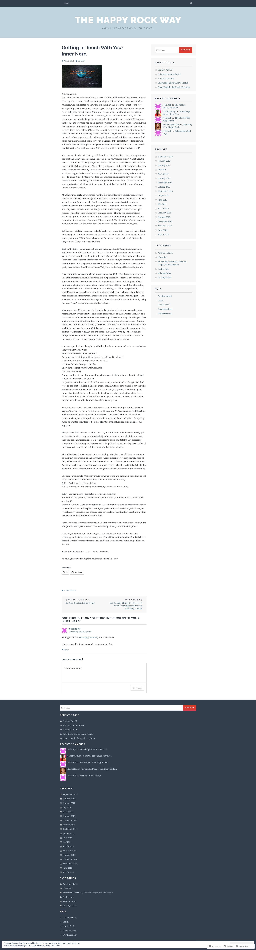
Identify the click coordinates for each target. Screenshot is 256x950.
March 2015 (163, 208)
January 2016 (164, 178)
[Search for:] (167, 50)
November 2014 (165, 225)
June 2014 (162, 230)
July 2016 (162, 169)
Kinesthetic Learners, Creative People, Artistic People (88, 892)
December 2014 (165, 221)
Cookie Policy (56, 945)
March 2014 (163, 234)
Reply (66, 650)
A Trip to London (166, 78)
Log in (161, 300)
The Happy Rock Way (128, 20)
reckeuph (81, 61)
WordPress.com (165, 313)
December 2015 (165, 182)
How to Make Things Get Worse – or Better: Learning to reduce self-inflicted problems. (126, 604)
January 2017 (164, 165)
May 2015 (162, 204)
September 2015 (165, 191)
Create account (165, 296)
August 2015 (163, 195)
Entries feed (163, 304)
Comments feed (165, 309)
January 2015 (164, 217)
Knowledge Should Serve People (173, 83)
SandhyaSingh (169, 111)
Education (162, 257)
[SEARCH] (191, 3)
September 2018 (165, 156)
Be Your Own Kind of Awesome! (80, 601)
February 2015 (164, 212)
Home (66, 3)
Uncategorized (70, 590)
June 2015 (162, 200)
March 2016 (163, 174)
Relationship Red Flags (90, 775)
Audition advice (165, 253)
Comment (137, 688)
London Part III (165, 70)
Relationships (164, 273)
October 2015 (164, 187)
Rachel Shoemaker (171, 124)
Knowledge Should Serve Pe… (174, 106)
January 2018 (164, 161)
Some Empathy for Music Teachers (174, 87)
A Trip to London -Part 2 (169, 74)
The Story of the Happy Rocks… (177, 125)
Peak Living (163, 269)
